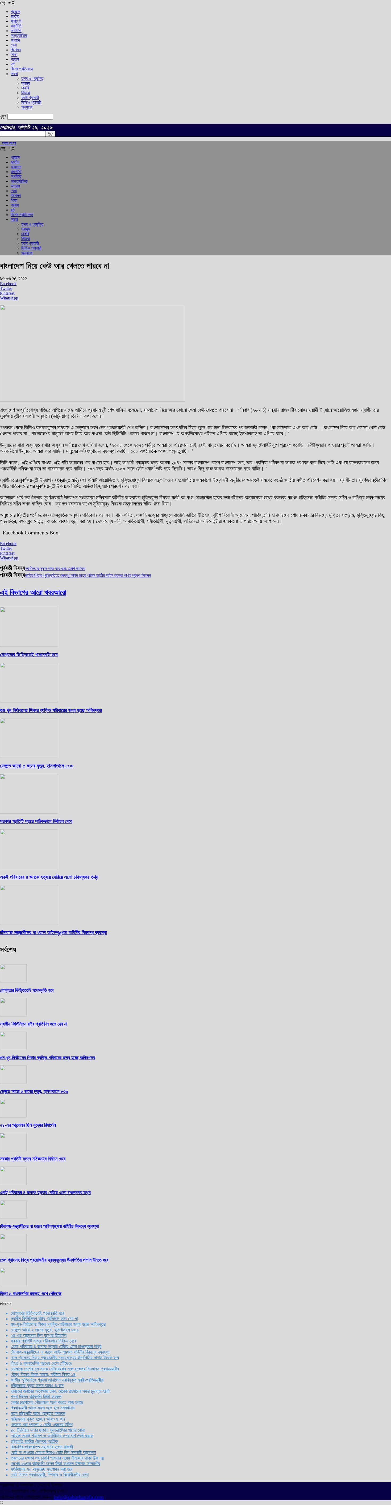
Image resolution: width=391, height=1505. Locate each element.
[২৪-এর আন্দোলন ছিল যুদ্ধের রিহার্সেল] (13, 1116)
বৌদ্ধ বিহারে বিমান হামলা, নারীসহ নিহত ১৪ (43, 1374)
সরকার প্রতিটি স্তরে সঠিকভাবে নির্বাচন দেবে (36, 821)
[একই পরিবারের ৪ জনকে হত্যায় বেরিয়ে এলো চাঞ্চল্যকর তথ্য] (29, 867)
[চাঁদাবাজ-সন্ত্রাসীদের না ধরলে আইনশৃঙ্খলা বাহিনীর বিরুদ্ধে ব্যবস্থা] (29, 923)
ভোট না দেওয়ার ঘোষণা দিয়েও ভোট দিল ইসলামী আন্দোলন (53, 1452)
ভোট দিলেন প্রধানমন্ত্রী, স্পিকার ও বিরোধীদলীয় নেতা (50, 1474)
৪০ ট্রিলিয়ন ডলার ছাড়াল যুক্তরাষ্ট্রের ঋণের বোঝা (48, 1430)
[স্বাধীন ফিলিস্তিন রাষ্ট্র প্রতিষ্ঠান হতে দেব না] (13, 1015)
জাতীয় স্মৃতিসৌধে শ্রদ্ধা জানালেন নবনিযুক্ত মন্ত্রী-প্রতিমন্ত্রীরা (57, 1380)
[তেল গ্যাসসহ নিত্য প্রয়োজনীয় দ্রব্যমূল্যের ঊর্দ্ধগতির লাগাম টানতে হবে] (13, 1251)
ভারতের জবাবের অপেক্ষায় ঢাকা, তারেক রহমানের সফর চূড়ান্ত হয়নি (60, 1391)
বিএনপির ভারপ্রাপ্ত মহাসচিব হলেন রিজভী (42, 1447)
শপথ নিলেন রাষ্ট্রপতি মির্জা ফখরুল (36, 1396)
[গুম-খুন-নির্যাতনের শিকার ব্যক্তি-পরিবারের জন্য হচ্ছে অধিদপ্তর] (29, 701)
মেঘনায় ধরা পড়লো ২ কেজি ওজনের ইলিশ (42, 1424)
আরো (60, 592)
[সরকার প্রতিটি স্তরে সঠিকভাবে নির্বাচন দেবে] (29, 812)
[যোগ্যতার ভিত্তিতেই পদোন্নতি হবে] (29, 645)
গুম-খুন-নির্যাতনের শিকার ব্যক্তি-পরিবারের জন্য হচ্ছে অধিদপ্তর (51, 710)
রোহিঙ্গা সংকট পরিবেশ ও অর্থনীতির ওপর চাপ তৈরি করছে (52, 1435)
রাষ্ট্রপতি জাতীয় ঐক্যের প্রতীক (34, 1441)
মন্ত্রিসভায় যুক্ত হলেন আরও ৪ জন (37, 1385)
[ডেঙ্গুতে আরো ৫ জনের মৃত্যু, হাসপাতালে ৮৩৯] (29, 756)
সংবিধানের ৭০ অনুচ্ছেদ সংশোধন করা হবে (41, 1469)
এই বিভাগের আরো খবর (27, 592)
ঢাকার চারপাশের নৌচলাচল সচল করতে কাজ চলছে (47, 1402)
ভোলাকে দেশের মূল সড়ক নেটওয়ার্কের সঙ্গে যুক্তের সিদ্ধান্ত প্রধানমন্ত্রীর (65, 1368)
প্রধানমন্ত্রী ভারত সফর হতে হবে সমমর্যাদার (42, 1407)
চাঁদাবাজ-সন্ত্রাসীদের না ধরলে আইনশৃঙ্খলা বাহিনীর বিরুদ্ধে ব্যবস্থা (53, 932)
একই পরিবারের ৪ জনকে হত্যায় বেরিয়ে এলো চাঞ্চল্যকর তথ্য (49, 877)
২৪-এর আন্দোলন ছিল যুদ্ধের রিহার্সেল (28, 1125)
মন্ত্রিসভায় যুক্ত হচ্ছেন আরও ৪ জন (38, 1419)
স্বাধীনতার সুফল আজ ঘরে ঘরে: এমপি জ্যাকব (55, 568)
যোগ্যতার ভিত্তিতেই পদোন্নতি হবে (29, 654)
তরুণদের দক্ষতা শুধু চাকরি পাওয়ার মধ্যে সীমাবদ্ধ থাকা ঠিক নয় (57, 1458)
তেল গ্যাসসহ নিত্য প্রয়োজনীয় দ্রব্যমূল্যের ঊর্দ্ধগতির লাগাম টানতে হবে (54, 1260)
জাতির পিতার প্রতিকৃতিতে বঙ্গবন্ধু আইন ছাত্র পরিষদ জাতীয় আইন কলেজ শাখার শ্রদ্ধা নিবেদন (88, 575)
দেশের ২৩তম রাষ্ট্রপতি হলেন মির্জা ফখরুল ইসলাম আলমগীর (55, 1463)
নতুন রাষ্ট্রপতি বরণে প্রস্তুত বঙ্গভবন (38, 1413)
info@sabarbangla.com (79, 1497)
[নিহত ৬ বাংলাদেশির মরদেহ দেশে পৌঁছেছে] (13, 1285)
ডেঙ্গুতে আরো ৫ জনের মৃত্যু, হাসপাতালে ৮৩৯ (36, 766)
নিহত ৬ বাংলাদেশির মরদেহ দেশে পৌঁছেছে (30, 1293)
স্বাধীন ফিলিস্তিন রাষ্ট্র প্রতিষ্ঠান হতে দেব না (33, 1024)
